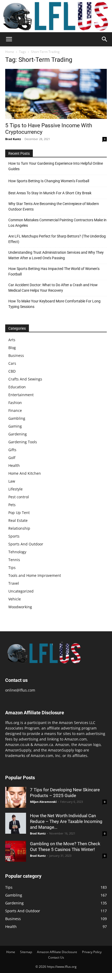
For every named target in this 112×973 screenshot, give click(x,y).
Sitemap (26, 952)
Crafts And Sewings (25, 379)
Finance (15, 410)
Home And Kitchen (24, 473)
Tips (12, 567)
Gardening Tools (22, 441)
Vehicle (14, 598)
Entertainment (21, 394)
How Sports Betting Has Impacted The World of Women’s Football (53, 271)
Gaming (15, 426)
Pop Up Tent (19, 512)
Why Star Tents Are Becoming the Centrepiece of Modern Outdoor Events (53, 206)
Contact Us (56, 957)
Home (9, 51)
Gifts (12, 449)
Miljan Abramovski (43, 802)
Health (14, 465)
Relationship (19, 528)
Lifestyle (15, 488)
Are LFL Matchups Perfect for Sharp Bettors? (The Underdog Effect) (57, 239)
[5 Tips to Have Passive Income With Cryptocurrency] (56, 94)
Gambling (16, 418)
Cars (12, 363)
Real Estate (18, 520)
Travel (13, 583)
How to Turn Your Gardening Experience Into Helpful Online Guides (55, 166)
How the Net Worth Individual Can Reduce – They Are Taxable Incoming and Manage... (66, 821)
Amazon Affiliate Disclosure (57, 952)
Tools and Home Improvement (34, 575)
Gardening (17, 434)
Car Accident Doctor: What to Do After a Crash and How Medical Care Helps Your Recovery (53, 287)
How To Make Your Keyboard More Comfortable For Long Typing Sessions (54, 304)
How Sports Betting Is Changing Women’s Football (48, 181)
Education (17, 386)
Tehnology (17, 551)
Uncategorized (21, 591)
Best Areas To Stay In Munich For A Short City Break (49, 193)
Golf (11, 457)
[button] (9, 39)
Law (11, 481)
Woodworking (20, 606)
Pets (12, 504)
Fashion (15, 402)
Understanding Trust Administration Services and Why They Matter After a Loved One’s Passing (56, 255)
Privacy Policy (92, 952)
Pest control (18, 496)
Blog (12, 347)
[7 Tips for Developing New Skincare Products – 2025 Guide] (15, 797)
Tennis (14, 559)
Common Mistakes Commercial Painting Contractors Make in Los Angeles (57, 223)
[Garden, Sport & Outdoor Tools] (56, 16)
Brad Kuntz (13, 139)
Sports (14, 536)
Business (16, 355)
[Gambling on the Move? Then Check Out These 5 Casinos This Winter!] (15, 851)
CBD (12, 371)
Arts (11, 339)
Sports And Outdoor (25, 543)
